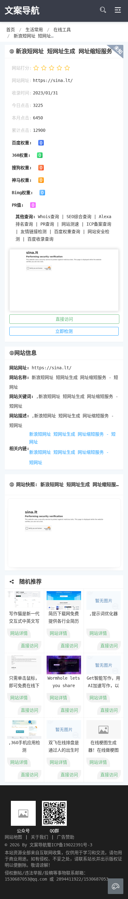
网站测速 (70, 224)
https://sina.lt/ (53, 80)
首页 (10, 29)
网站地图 (13, 836)
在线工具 (62, 29)
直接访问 (64, 319)
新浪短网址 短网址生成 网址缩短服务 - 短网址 (72, 438)
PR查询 (47, 224)
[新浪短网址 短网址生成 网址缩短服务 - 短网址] (64, 532)
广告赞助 (65, 836)
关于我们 (39, 836)
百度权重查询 (67, 231)
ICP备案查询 (98, 224)
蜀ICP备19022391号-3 (69, 844)
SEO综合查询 (78, 216)
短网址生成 (64, 452)
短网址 (35, 462)
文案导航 (38, 844)
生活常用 (34, 29)
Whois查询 (48, 216)
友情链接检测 (34, 231)
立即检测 (64, 331)
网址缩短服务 (91, 452)
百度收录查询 (40, 239)
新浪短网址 (40, 452)
